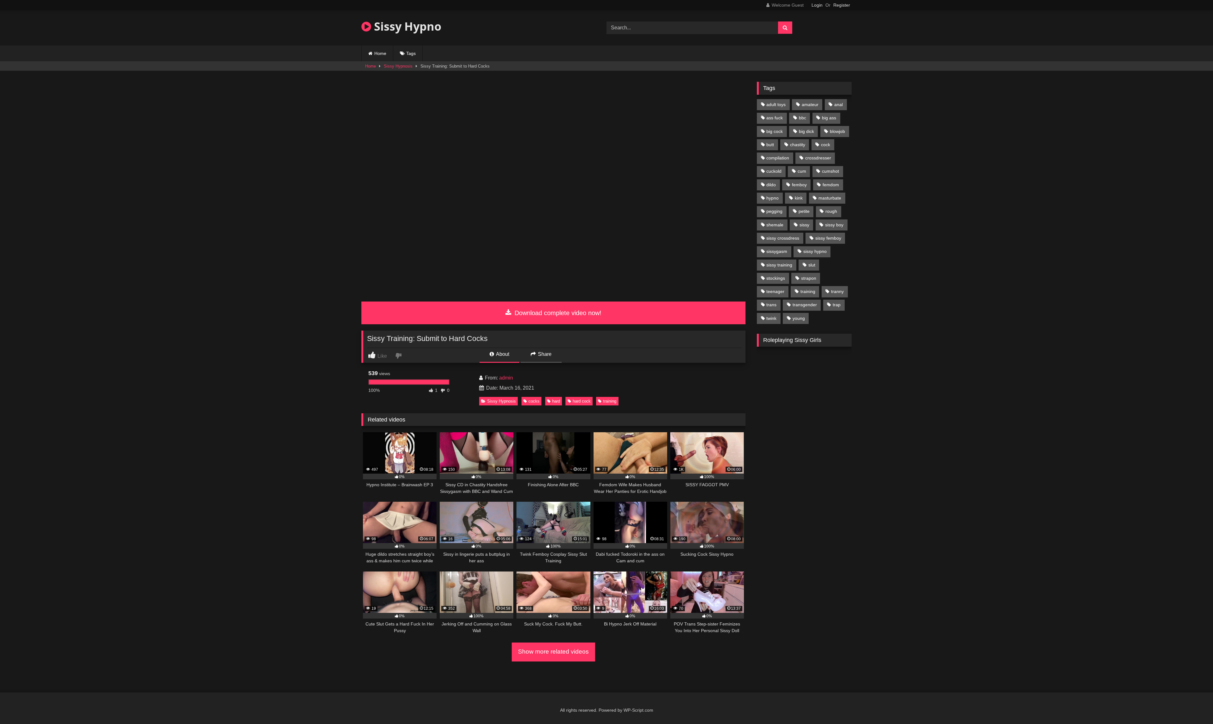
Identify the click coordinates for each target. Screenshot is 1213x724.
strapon (808, 278)
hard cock (582, 401)
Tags (411, 53)
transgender (805, 304)
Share (544, 354)
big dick (806, 131)
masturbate (829, 197)
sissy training (779, 264)
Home (380, 53)
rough (831, 211)
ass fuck (774, 117)
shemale (774, 224)
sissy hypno (815, 251)
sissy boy (834, 224)
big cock (774, 131)
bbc (802, 117)
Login (817, 5)
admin (506, 377)
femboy (799, 184)
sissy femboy (828, 238)
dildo (771, 184)
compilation (777, 157)
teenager (775, 291)
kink (799, 197)
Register (841, 5)
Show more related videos (553, 651)
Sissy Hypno (406, 26)
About (502, 354)
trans (771, 304)
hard (556, 401)
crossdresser (818, 157)
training (609, 401)
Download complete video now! (557, 312)
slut (811, 264)
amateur (810, 104)
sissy (804, 224)
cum (802, 171)
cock (825, 144)
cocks (534, 401)
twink (771, 318)
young (799, 318)
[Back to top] (1193, 705)
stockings (775, 278)
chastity (797, 144)
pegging (774, 211)
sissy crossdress (782, 238)
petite (804, 211)
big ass (829, 117)
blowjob (837, 131)
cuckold (774, 171)
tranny (837, 291)
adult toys (776, 104)
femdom (831, 184)
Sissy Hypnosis (398, 66)
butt (770, 144)
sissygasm (776, 251)
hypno (772, 197)
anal (838, 104)
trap (837, 304)
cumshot (830, 171)
